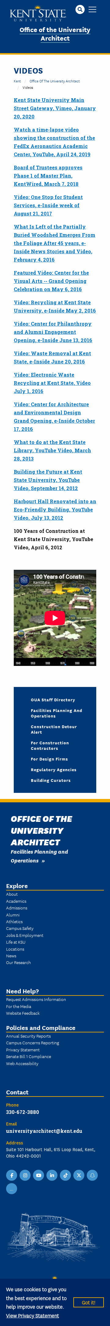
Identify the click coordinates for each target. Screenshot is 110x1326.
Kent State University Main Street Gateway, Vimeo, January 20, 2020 (55, 108)
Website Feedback (23, 1013)
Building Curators (51, 780)
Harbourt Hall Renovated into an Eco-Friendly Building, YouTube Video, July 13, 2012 (55, 509)
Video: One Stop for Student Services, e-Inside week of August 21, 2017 (48, 205)
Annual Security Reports (28, 1035)
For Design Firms (49, 758)
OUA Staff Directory (53, 699)
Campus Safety (20, 928)
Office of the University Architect (55, 33)
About (12, 894)
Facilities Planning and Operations (56, 712)
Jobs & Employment (24, 935)
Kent (17, 81)
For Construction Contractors (50, 745)
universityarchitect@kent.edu (44, 1131)
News (11, 955)
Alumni (13, 914)
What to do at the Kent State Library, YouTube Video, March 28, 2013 (52, 450)
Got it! (88, 1302)
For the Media (18, 1006)
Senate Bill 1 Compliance (28, 1056)
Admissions (16, 907)
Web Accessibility (22, 1063)
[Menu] (92, 10)
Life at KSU (15, 941)
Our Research (18, 962)
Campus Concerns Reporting (32, 1042)
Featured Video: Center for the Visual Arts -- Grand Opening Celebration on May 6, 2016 (51, 280)
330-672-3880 (22, 1112)
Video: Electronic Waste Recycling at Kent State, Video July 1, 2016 (52, 382)
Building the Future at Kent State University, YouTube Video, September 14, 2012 (48, 479)
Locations (15, 948)
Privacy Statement (23, 1049)
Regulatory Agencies (54, 769)
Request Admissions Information (36, 999)
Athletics (14, 921)
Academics (16, 901)
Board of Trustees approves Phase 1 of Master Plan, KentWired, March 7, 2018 (48, 175)
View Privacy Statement (32, 1315)
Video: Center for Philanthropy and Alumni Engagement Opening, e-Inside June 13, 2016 (53, 331)
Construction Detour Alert (54, 729)
